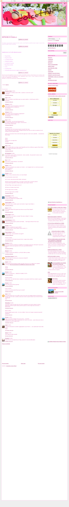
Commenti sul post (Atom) (11, 365)
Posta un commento (6, 343)
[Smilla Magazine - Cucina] (52, 47)
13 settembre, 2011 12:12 (9, 322)
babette (6, 165)
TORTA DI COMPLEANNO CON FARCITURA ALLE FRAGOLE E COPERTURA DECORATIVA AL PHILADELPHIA (56, 240)
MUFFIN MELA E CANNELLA (9, 37)
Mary (6, 159)
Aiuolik (6, 261)
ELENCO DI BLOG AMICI (53, 85)
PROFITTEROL (55, 278)
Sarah (6, 325)
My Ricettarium (8, 153)
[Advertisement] (34, 30)
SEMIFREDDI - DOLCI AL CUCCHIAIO (55, 76)
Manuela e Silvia (8, 91)
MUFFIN (7, 84)
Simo (6, 119)
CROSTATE (50, 61)
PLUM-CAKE (50, 71)
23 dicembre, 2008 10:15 (9, 125)
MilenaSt (7, 250)
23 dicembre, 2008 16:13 (9, 205)
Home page (23, 363)
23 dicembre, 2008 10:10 (9, 109)
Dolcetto (6, 173)
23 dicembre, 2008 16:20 (9, 212)
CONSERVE (50, 59)
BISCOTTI (50, 57)
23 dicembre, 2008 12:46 (9, 163)
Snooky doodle (8, 202)
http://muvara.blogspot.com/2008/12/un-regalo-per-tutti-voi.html (22, 264)
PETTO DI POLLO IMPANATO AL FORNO (55, 223)
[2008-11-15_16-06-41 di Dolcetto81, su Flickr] (23, 82)
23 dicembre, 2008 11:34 (9, 157)
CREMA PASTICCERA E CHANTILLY (54, 216)
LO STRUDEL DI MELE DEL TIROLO (59, 207)
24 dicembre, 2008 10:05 (9, 259)
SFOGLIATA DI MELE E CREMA (58, 231)
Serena (6, 332)
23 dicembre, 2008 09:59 (9, 95)
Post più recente (5, 363)
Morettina (7, 243)
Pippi (6, 145)
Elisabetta (7, 338)
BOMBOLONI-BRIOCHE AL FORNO (54, 249)
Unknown (7, 104)
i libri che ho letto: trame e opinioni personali (56, 96)
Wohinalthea (7, 302)
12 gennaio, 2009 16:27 (9, 280)
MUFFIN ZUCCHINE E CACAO (53, 256)
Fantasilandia (7, 195)
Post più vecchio (41, 363)
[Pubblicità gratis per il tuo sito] (50, 117)
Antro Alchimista (8, 220)
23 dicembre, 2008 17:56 (9, 217)
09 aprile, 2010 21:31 (8, 300)
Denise (6, 207)
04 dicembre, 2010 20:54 (9, 308)
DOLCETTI (50, 62)
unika (6, 97)
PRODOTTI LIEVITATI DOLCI (54, 73)
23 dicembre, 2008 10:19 (9, 143)
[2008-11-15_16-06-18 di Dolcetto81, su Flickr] (23, 72)
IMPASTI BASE (51, 66)
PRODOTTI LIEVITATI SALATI (54, 75)
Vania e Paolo (8, 214)
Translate (57, 40)
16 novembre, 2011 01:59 (9, 330)
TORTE (49, 78)
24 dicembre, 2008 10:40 (9, 269)
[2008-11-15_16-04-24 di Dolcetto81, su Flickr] (23, 46)
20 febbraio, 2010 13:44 (9, 291)
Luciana (6, 225)
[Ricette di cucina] (52, 91)
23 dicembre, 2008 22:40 (9, 235)
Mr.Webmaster (55, 114)
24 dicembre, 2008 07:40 (9, 240)
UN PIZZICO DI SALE (52, 80)
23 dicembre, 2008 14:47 (9, 193)
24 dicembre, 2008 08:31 (9, 248)
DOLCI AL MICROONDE (53, 64)
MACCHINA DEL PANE (52, 68)
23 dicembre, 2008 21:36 (9, 229)
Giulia (6, 293)
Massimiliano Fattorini (9, 256)
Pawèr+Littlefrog (8, 232)
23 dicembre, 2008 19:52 (9, 223)
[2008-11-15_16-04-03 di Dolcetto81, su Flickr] (23, 39)
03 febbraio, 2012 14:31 (9, 341)
